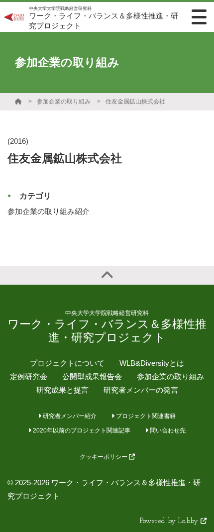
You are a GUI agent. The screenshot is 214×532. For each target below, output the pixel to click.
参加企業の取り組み (64, 101)
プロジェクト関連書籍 (145, 416)
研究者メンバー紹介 (69, 416)
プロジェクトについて (67, 363)
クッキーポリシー (104, 456)
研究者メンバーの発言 (141, 390)
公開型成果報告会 (92, 376)
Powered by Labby (170, 521)
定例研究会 (28, 376)
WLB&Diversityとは (151, 363)
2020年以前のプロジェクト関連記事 (80, 430)
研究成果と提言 (62, 390)
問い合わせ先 (167, 430)
